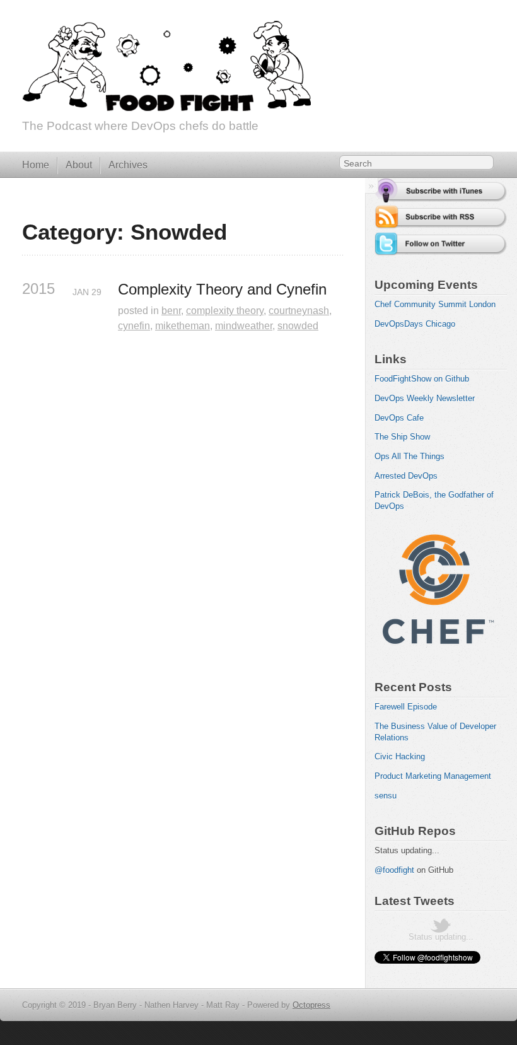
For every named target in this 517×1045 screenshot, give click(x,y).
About (79, 165)
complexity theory (225, 310)
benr (171, 310)
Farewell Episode (406, 706)
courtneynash (299, 310)
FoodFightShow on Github (422, 378)
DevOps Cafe (399, 418)
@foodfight (394, 870)
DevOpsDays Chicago (415, 324)
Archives (128, 165)
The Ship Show (402, 436)
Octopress (311, 1005)
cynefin (134, 325)
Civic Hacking (400, 756)
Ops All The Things (409, 456)
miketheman (182, 325)
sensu (386, 795)
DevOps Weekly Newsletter (425, 398)
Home (35, 165)
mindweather (243, 325)
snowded (297, 325)
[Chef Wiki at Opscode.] (438, 655)
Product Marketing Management (433, 776)
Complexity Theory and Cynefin (222, 289)
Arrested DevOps (406, 476)
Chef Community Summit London (435, 304)
